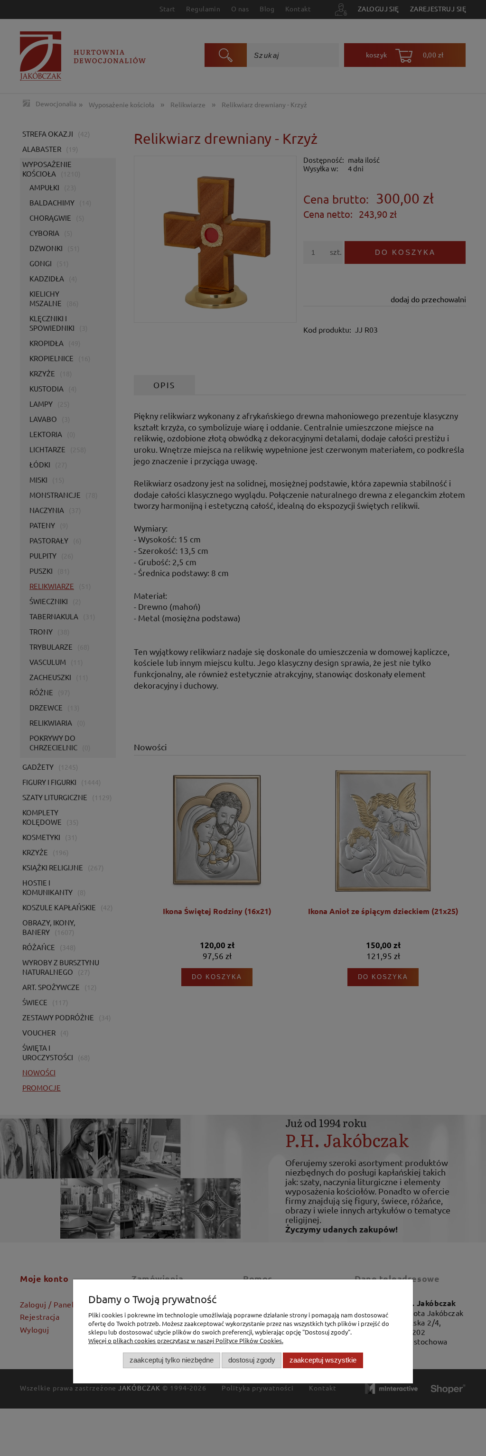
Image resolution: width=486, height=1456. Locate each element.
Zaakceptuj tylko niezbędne (172, 1360)
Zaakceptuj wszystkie (323, 1360)
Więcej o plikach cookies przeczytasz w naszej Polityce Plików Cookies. (185, 1340)
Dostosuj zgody (251, 1360)
